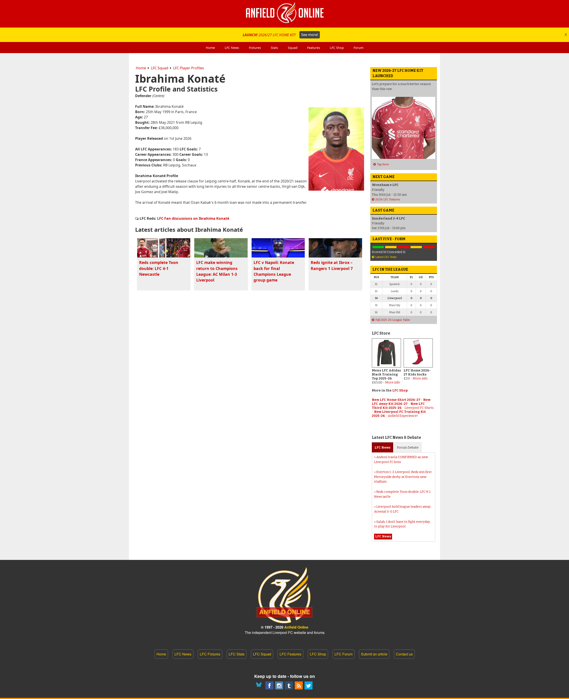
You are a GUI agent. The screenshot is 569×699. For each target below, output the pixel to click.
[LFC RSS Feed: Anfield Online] (299, 685)
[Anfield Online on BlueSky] (260, 685)
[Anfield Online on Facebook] (269, 685)
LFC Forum (344, 654)
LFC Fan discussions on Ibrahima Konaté (193, 218)
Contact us (404, 654)
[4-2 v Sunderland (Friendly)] (378, 247)
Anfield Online (296, 627)
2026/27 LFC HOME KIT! (280, 34)
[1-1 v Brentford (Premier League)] (391, 247)
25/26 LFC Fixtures (387, 199)
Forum (408, 447)
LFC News (182, 654)
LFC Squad (159, 68)
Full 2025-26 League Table (392, 320)
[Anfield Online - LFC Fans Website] (284, 14)
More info (392, 382)
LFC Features (290, 654)
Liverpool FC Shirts (419, 408)
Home (141, 68)
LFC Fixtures (210, 654)
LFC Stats (236, 654)
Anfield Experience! (403, 416)
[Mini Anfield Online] (289, 685)
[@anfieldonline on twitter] (309, 685)
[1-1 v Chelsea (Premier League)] (416, 247)
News (383, 447)
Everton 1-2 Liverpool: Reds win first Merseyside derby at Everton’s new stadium (403, 476)
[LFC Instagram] (279, 685)
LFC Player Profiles (188, 68)
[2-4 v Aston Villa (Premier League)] (403, 247)
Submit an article (374, 654)
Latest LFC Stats (386, 257)
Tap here (383, 164)
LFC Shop (400, 390)
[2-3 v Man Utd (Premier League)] (429, 247)
